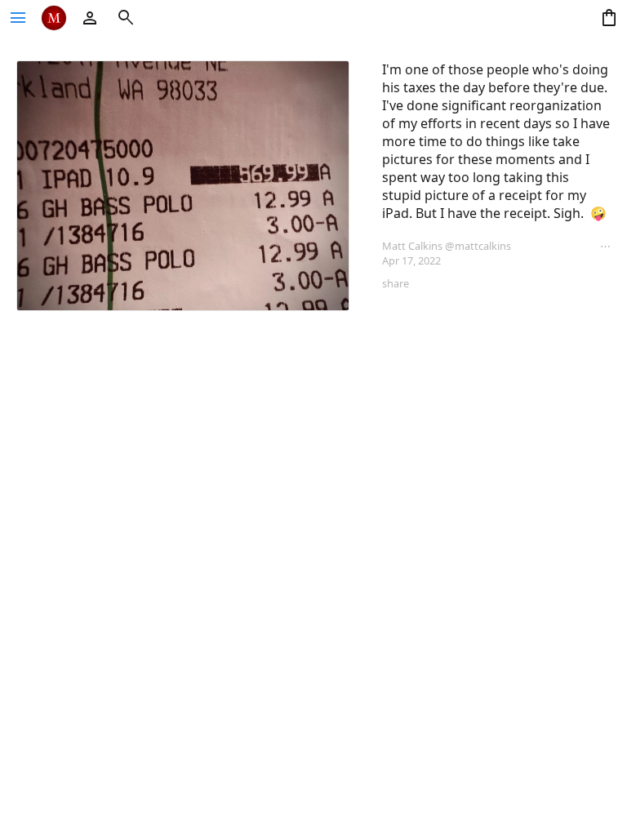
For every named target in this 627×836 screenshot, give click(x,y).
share (395, 283)
